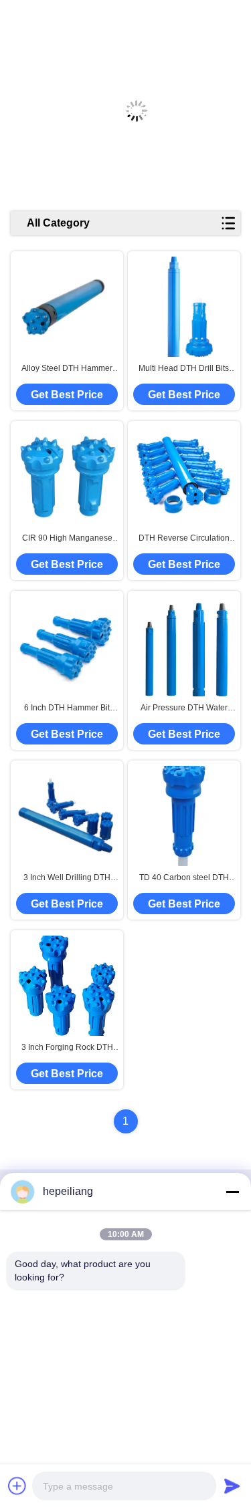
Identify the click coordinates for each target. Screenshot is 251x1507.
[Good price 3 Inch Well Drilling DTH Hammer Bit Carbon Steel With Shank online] (67, 816)
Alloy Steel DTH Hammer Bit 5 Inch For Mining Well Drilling (67, 369)
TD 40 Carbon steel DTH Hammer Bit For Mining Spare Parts (184, 878)
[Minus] (232, 1192)
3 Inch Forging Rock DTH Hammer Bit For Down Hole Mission (67, 1048)
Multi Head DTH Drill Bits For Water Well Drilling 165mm (184, 369)
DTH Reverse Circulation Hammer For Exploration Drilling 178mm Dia (184, 538)
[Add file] (17, 1485)
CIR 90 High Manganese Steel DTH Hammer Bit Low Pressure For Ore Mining (67, 538)
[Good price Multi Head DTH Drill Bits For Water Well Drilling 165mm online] (184, 307)
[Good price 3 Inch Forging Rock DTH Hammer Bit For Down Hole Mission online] (67, 986)
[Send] (232, 1485)
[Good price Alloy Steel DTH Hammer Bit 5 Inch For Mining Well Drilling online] (67, 307)
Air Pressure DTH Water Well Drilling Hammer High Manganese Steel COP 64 (183, 708)
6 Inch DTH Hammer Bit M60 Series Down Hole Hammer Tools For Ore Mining (67, 708)
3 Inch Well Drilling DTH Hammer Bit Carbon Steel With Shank (67, 878)
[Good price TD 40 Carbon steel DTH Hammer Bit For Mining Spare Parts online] (184, 816)
